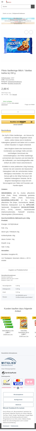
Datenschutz (14, 426)
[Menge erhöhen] (33, 112)
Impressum (6, 426)
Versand (14, 94)
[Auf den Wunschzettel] (31, 32)
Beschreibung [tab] (6, 130)
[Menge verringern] (3, 112)
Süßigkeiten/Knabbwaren (15, 81)
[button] (27, 2)
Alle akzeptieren (18, 394)
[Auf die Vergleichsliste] (26, 32)
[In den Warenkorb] (2, 28)
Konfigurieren (18, 399)
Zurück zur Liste (7, 13)
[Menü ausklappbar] (2, 1)
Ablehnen (18, 404)
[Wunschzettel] (30, 2)
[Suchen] (33, 6)
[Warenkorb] (33, 2)
